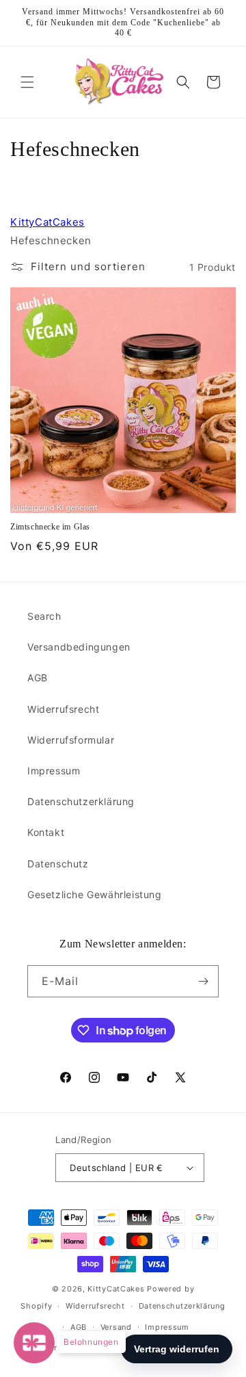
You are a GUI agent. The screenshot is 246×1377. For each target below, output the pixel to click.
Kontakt (45, 832)
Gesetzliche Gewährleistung (94, 894)
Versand (116, 1327)
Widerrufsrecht (63, 709)
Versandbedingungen (79, 647)
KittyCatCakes (47, 221)
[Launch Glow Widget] (34, 1342)
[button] (27, 82)
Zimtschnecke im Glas (50, 527)
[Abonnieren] (203, 981)
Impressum (53, 770)
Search (44, 616)
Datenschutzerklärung (81, 801)
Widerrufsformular (70, 740)
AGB (37, 677)
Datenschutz (58, 863)
